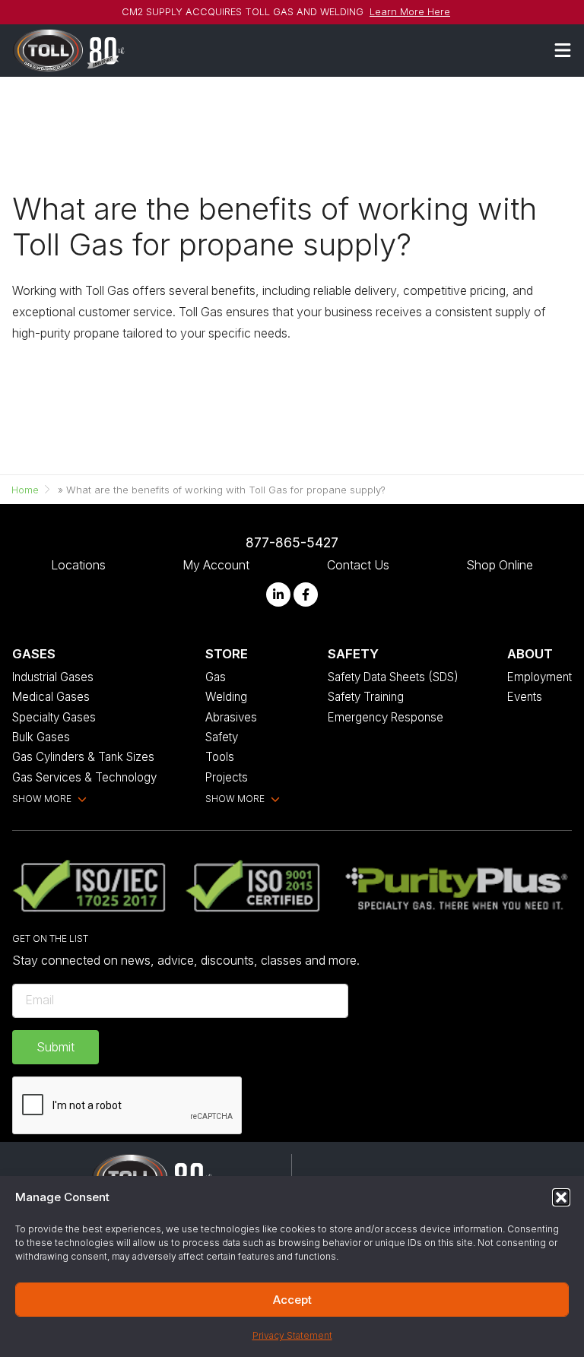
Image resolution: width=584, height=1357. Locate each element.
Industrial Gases (53, 677)
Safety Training (366, 697)
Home (25, 490)
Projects (226, 777)
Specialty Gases (54, 717)
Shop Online (499, 565)
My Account (215, 565)
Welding (226, 697)
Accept (292, 1299)
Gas (215, 677)
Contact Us (358, 565)
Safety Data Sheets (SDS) (393, 677)
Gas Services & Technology (84, 777)
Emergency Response (385, 717)
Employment (539, 677)
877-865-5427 (292, 542)
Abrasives (231, 717)
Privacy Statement (292, 1335)
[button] (561, 1197)
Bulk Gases (41, 737)
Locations (78, 565)
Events (524, 697)
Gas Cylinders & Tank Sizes (83, 757)
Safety (221, 737)
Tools (219, 757)
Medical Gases (51, 697)
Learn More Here (410, 11)
